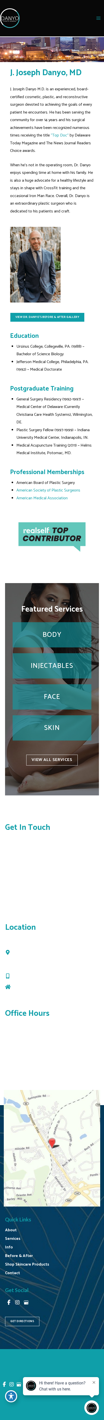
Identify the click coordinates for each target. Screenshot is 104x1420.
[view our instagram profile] (17, 1302)
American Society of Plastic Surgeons (48, 490)
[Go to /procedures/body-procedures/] (52, 634)
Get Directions (26, 987)
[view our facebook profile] (9, 1302)
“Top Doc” (60, 135)
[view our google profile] (26, 1302)
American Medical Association (42, 498)
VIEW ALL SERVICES (52, 759)
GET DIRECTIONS (22, 1321)
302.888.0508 (27, 976)
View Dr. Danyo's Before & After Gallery (47, 317)
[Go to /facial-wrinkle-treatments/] (52, 665)
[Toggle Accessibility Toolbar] (11, 1396)
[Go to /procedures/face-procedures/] (52, 696)
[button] (47, 316)
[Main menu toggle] (98, 18)
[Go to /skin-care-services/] (52, 728)
